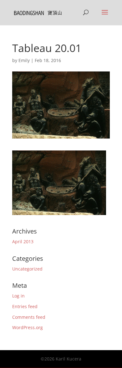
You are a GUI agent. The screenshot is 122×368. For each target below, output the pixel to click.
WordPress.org (27, 327)
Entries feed (25, 306)
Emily (24, 60)
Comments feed (28, 317)
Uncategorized (27, 269)
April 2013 (22, 241)
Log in (18, 296)
